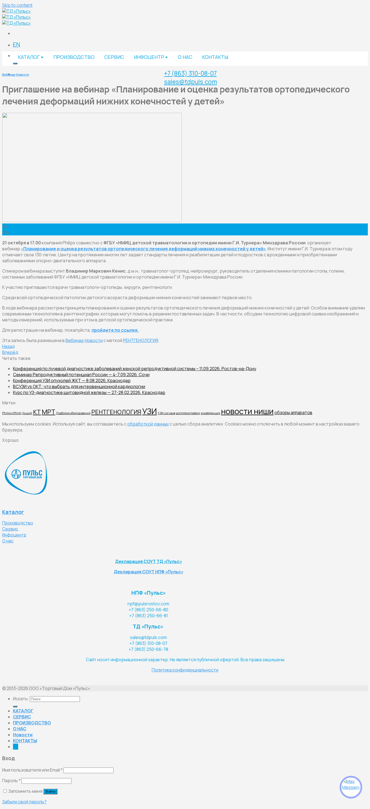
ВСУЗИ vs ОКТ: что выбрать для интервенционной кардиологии (79, 386)
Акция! (27, 413)
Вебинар (8, 74)
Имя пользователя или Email (32, 770)
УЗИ (149, 411)
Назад (8, 346)
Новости (22, 74)
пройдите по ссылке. (115, 330)
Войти (50, 791)
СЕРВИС (114, 57)
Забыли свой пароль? (24, 802)
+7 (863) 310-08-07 (190, 73)
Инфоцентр (14, 535)
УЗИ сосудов (166, 413)
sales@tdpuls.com (190, 82)
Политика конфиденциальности (185, 670)
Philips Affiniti (11, 413)
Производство (17, 523)
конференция (210, 413)
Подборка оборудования (73, 413)
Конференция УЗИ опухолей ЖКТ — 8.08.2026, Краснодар (72, 380)
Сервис (10, 529)
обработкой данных (148, 424)
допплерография (188, 413)
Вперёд (10, 352)
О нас (8, 541)
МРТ (48, 411)
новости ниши (247, 411)
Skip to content (17, 5)
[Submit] (15, 63)
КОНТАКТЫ (215, 57)
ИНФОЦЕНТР (149, 57)
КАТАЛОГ (29, 57)
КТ (37, 412)
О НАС (185, 57)
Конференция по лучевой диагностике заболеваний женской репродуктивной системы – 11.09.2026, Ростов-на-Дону (134, 369)
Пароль (11, 781)
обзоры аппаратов (293, 412)
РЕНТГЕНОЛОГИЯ (140, 340)
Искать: (21, 699)
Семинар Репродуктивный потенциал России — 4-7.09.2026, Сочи (81, 375)
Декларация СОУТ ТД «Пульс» (148, 561)
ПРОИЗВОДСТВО (74, 57)
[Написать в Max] (351, 787)
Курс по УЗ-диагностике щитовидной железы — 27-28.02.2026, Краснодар (89, 392)
